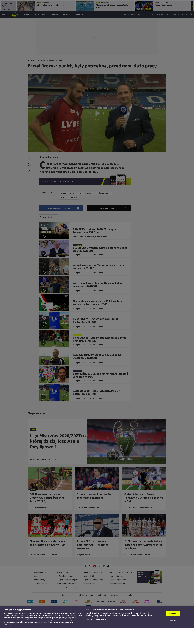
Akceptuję (172, 614)
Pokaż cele (172, 620)
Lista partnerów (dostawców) (96, 619)
